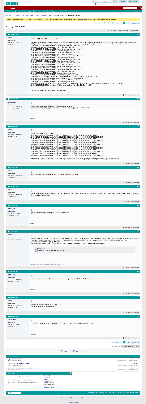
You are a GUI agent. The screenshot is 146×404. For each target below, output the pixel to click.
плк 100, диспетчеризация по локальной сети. (22, 368)
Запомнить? (99, 4)
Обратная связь (93, 392)
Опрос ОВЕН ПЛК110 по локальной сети (24, 27)
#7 (138, 231)
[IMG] (45, 380)
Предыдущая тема (67, 351)
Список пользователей (40, 11)
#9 (138, 297)
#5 (138, 186)
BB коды (46, 376)
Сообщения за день (26, 11)
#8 (138, 271)
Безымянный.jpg (42, 250)
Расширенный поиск (133, 11)
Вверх (137, 346)
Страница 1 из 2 (117, 23)
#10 (138, 316)
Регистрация (133, 1)
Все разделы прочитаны (56, 11)
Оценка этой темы (122, 30)
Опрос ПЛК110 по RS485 (15, 359)
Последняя (134, 23)
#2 (138, 98)
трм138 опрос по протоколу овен (18, 363)
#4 (138, 167)
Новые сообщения (12, 11)
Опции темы (111, 30)
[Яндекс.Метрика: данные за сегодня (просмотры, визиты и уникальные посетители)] (73, 402)
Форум (12, 8)
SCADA (37, 15)
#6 (138, 205)
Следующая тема (79, 351)
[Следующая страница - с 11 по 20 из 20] (128, 23)
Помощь (122, 1)
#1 (138, 34)
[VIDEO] (46, 382)
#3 (138, 126)
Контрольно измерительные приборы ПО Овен (114, 392)
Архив (132, 392)
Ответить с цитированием (132, 95)
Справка (68, 11)
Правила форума (49, 387)
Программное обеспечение (24, 15)
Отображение (133, 30)
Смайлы (46, 378)
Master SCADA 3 (47, 15)
